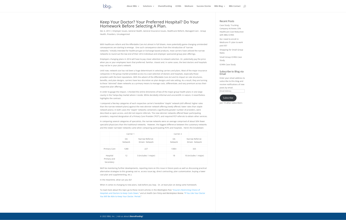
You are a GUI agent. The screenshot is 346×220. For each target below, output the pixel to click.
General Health (135, 31)
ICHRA (178, 6)
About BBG (132, 6)
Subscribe (228, 97)
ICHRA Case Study (228, 64)
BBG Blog (218, 6)
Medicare (189, 6)
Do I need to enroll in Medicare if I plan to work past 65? (231, 42)
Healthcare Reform (175, 31)
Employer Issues (120, 31)
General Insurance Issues (154, 31)
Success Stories (204, 6)
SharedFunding (165, 6)
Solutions (147, 6)
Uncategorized (123, 34)
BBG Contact (235, 6)
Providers (111, 34)
